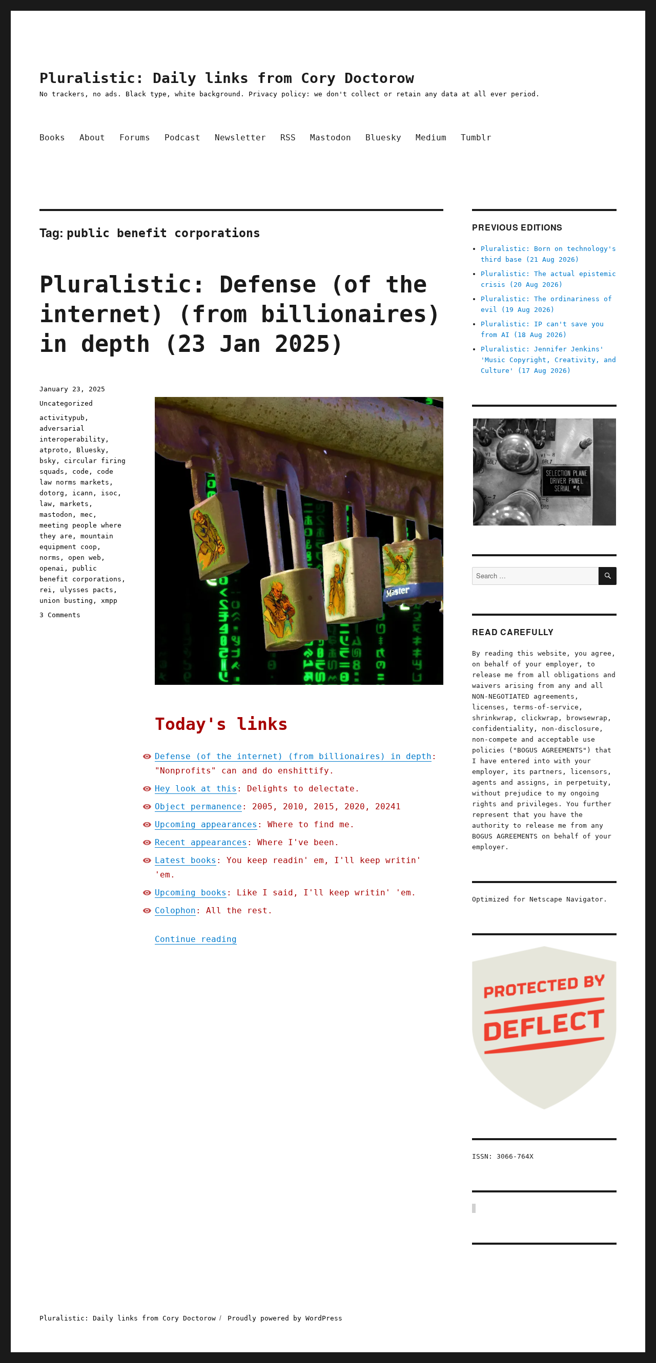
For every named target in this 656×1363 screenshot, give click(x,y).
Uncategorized (66, 403)
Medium (431, 137)
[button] (544, 472)
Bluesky (383, 137)
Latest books (185, 860)
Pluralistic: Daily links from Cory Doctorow (226, 78)
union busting (66, 600)
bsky (47, 461)
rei (45, 590)
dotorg (51, 493)
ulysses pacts (86, 590)
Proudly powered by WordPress (285, 1318)
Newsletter (240, 137)
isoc (109, 493)
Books (52, 137)
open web (84, 557)
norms (49, 557)
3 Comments (59, 615)
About (92, 137)
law (45, 504)
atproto (53, 450)
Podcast (182, 137)
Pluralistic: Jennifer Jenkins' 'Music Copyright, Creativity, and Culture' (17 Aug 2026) (548, 359)
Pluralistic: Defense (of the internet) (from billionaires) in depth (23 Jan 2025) (240, 314)
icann (82, 493)
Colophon (175, 910)
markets (74, 504)
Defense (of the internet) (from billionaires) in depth (293, 756)
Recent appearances (201, 842)
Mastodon (330, 137)
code (80, 471)
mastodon (55, 514)
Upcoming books (191, 892)
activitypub (62, 418)
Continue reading (196, 939)
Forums (134, 137)
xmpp (109, 600)
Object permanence (198, 806)
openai (51, 568)
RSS (288, 137)
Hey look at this (196, 788)
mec (86, 514)
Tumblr (476, 137)
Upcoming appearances (206, 824)
